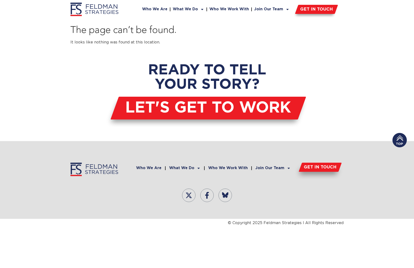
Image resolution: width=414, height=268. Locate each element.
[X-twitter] (189, 195)
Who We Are (154, 9)
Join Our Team (268, 9)
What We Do (185, 9)
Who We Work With (229, 9)
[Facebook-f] (207, 195)
